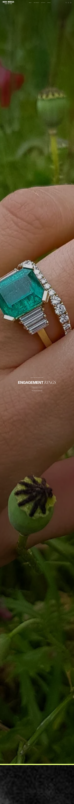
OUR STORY (43, 2)
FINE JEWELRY (36, 2)
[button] (66, 3)
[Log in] (68, 3)
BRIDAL (30, 2)
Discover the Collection (37, 390)
